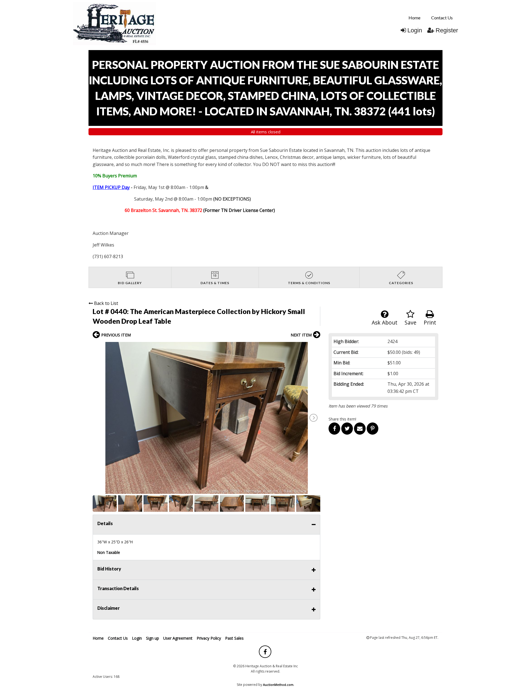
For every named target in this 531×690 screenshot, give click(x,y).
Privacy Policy (209, 638)
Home (414, 17)
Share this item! (342, 419)
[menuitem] (414, 17)
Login (414, 30)
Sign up (152, 638)
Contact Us (442, 17)
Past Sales (234, 638)
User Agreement (177, 638)
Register (447, 30)
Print (430, 322)
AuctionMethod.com (278, 685)
